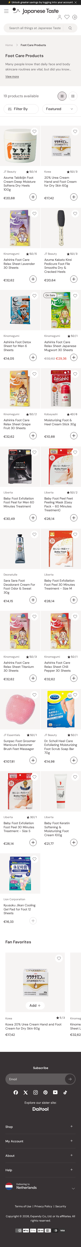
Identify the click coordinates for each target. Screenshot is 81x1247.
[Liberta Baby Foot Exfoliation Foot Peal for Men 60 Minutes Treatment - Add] (33, 517)
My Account (14, 1141)
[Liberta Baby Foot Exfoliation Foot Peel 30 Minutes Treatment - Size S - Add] (33, 842)
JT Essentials (12, 735)
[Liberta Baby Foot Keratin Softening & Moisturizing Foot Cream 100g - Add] (73, 842)
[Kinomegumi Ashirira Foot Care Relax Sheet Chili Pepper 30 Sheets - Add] (73, 678)
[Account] (59, 17)
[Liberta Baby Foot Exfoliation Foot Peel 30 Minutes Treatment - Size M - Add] (73, 600)
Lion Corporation (14, 899)
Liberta (8, 492)
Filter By (21, 108)
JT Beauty (10, 172)
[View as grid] (62, 96)
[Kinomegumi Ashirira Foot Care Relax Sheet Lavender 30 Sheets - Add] (33, 279)
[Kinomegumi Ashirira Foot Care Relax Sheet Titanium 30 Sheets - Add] (33, 678)
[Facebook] (16, 1092)
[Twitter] (25, 1092)
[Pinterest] (45, 1092)
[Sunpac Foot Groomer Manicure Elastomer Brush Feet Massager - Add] (33, 760)
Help (8, 1170)
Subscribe (70, 1079)
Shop (9, 1127)
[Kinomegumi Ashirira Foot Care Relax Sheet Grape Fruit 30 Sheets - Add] (33, 435)
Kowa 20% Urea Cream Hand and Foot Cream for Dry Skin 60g (33, 1026)
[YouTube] (55, 1092)
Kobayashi (51, 414)
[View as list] (72, 96)
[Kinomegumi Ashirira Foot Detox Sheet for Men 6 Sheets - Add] (33, 357)
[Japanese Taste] (36, 11)
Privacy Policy (43, 1206)
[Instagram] (35, 1092)
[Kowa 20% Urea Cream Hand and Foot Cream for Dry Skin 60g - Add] (73, 197)
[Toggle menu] (6, 11)
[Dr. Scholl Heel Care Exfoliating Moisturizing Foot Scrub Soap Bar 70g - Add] (73, 760)
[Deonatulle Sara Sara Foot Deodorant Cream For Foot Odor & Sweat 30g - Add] (33, 600)
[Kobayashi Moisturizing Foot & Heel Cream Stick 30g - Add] (73, 435)
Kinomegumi (11, 254)
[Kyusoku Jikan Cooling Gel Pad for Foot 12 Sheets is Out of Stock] (33, 920)
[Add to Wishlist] (34, 131)
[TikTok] (65, 1092)
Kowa (47, 172)
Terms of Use (23, 1206)
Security (60, 1206)
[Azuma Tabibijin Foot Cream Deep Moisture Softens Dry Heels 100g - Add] (33, 197)
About (10, 1156)
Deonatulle (10, 574)
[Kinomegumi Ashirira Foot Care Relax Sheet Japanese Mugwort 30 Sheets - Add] (73, 357)
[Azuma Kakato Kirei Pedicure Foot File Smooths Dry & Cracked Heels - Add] (73, 279)
